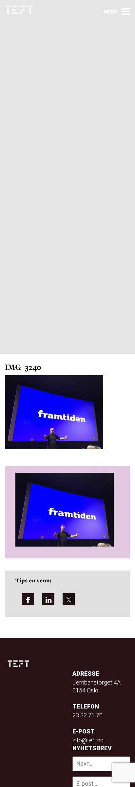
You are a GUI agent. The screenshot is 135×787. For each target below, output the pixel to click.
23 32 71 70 (87, 715)
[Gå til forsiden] (19, 10)
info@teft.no (88, 740)
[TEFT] (20, 664)
